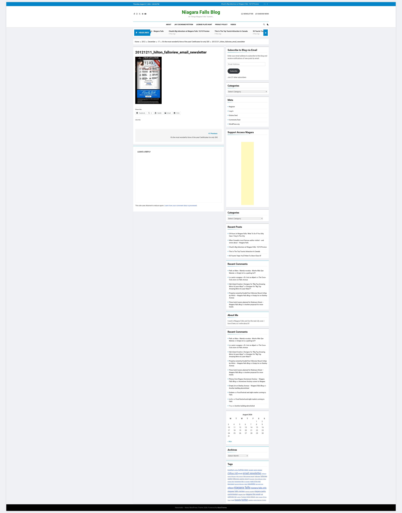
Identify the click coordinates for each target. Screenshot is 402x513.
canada (251, 470)
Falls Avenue (239, 476)
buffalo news (243, 470)
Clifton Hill (233, 473)
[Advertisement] (247, 173)
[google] (142, 14)
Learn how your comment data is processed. (180, 206)
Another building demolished (239, 388)
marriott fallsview (239, 484)
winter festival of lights (259, 500)
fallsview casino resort (241, 479)
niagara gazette (249, 491)
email (240, 473)
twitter (244, 500)
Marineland (231, 484)
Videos (233, 24)
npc (235, 497)
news (245, 484)
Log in (231, 111)
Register (232, 107)
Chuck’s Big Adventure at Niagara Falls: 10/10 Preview (156, 31)
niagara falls (242, 487)
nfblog (230, 488)
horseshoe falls (239, 481)
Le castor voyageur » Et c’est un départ (242, 277)
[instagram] (136, 14)
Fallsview (257, 476)
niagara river (241, 494)
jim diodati (247, 481)
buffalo (236, 470)
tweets (238, 500)
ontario (239, 497)
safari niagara (259, 497)
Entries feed (233, 115)
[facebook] (134, 14)
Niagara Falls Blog (201, 12)
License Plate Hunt (204, 24)
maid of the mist (255, 481)
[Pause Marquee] (265, 32)
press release (251, 497)
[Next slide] (267, 4)
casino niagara (257, 470)
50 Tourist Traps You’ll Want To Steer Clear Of (237, 31)
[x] (139, 14)
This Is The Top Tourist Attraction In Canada (243, 4)
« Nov (230, 442)
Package (243, 497)
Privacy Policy (221, 24)
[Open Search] (264, 24)
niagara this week (253, 494)
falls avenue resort (248, 476)
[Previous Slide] (264, 4)
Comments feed (234, 120)
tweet (232, 500)
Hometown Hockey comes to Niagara (252, 381)
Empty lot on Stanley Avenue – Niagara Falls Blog (246, 386)
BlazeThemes (222, 507)
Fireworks (251, 479)
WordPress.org (234, 124)
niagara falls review (236, 491)
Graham (231, 392)
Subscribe (233, 71)
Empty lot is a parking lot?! (246, 273)
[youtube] (145, 14)
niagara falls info (258, 488)
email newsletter (252, 473)
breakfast (231, 470)
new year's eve (259, 484)
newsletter (251, 484)
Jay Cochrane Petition (183, 24)
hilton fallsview (259, 479)
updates (250, 500)
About (168, 24)
